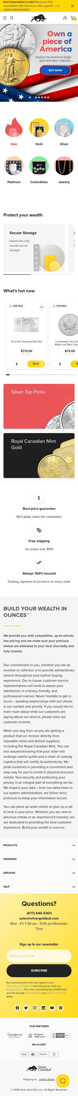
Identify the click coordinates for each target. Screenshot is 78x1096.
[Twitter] (26, 1007)
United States (47, 1079)
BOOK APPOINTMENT (17, 9)
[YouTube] (52, 1007)
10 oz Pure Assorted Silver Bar (26, 341)
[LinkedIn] (43, 1007)
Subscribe (39, 970)
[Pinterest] (60, 1007)
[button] (39, 845)
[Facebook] (17, 1007)
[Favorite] (41, 307)
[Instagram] (34, 1007)
